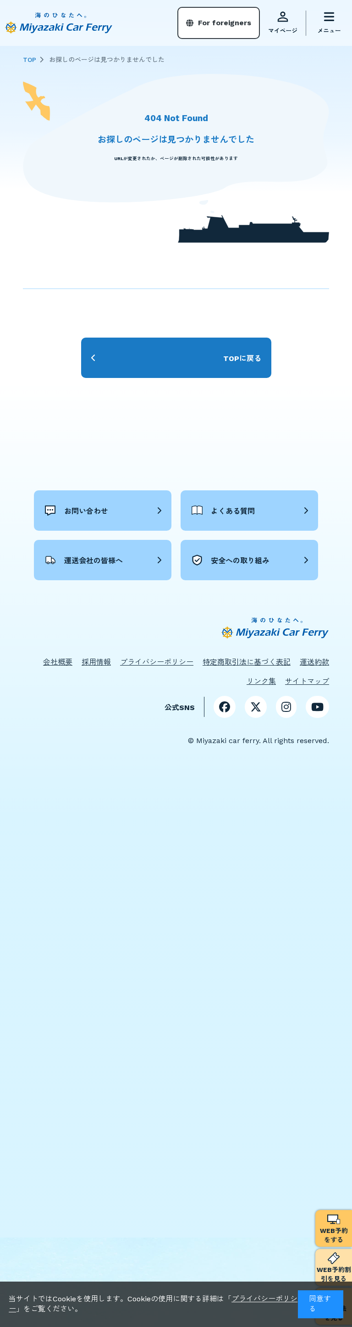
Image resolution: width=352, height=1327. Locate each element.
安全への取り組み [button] (240, 560)
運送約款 (314, 662)
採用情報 (96, 662)
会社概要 (57, 662)
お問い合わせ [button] (86, 511)
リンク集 (261, 681)
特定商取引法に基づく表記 (247, 662)
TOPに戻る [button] (242, 358)
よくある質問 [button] (233, 511)
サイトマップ (307, 681)
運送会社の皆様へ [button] (93, 560)
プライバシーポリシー (156, 662)
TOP (29, 59)
